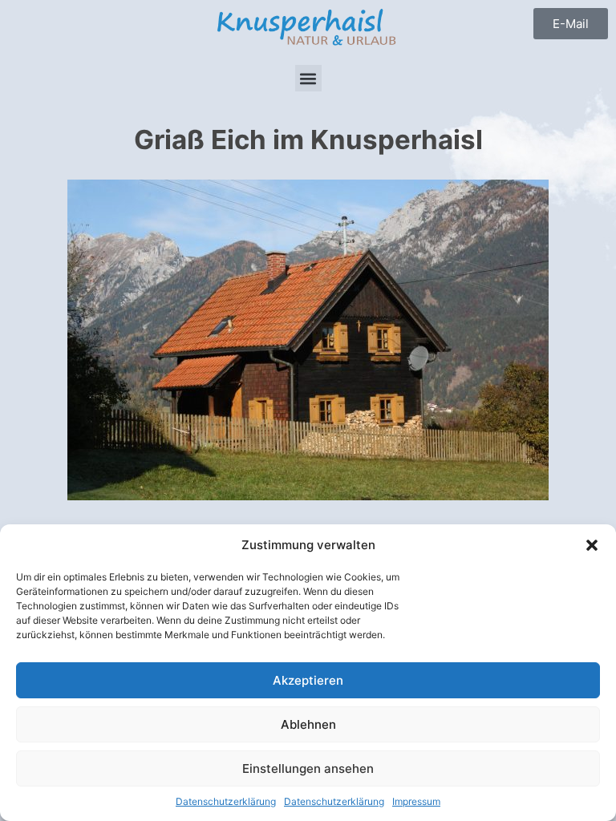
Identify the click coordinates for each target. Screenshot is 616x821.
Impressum (416, 801)
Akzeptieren (308, 680)
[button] (592, 545)
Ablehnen (308, 724)
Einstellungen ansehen (308, 768)
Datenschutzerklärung (226, 801)
